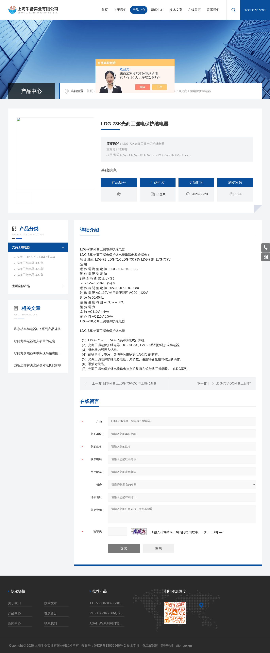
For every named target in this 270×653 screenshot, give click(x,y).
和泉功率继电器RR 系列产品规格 (37, 329)
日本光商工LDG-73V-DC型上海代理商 (130, 383)
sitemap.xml (184, 645)
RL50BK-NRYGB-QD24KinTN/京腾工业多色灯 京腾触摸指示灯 (107, 613)
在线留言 (194, 9)
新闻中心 (157, 9)
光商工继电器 (21, 247)
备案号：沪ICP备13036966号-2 (103, 645)
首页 (105, 9)
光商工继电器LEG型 (30, 263)
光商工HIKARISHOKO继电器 (36, 257)
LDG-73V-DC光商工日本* (233, 383)
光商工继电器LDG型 (30, 268)
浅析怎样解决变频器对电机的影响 (37, 365)
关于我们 (120, 9)
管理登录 (167, 645)
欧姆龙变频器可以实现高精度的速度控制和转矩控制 (38, 353)
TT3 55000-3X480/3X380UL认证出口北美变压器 (107, 603)
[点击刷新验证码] (139, 531)
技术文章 (176, 9)
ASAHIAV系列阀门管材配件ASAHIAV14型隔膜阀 (107, 623)
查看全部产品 (21, 286)
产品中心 (138, 9)
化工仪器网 (150, 645)
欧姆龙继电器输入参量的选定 (34, 341)
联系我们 (213, 9)
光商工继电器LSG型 (30, 274)
